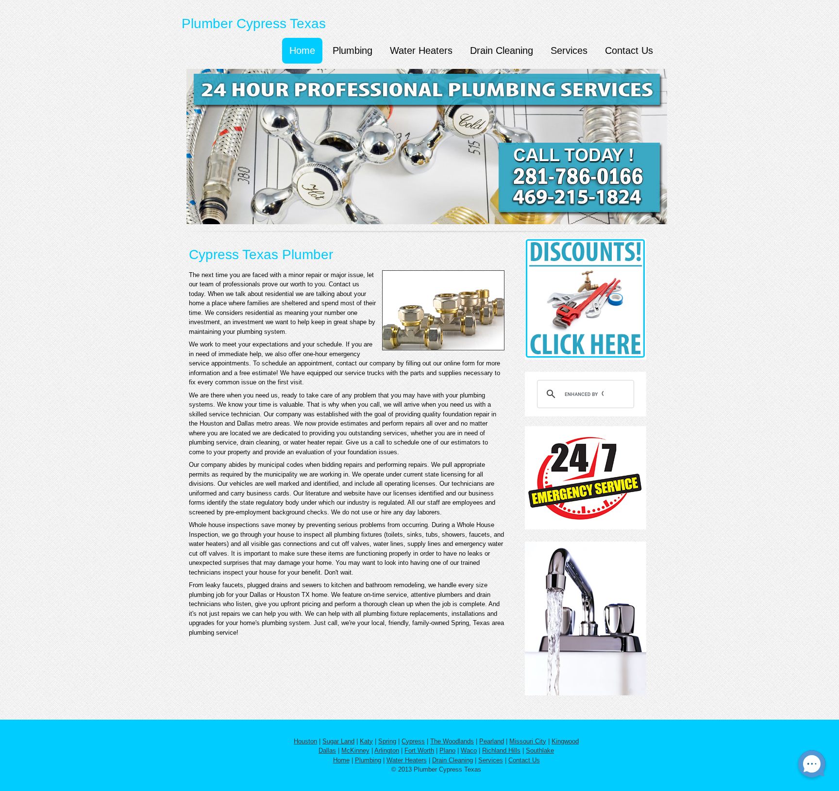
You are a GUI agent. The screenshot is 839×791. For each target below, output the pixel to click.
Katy (366, 741)
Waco (469, 750)
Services (569, 50)
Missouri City (527, 741)
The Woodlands (452, 741)
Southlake (540, 750)
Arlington (386, 750)
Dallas (327, 750)
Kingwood (565, 741)
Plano (447, 750)
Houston (305, 741)
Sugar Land (338, 741)
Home (302, 50)
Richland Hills (501, 750)
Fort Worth (419, 750)
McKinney (355, 750)
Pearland (491, 741)
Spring (387, 741)
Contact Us (629, 50)
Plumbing (352, 50)
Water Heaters (421, 50)
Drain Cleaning (501, 50)
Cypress (413, 741)
